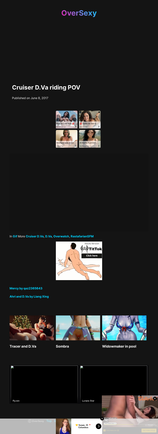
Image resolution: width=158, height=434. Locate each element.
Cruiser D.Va (35, 236)
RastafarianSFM (82, 236)
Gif (15, 236)
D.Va (48, 236)
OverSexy (79, 12)
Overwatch (61, 236)
